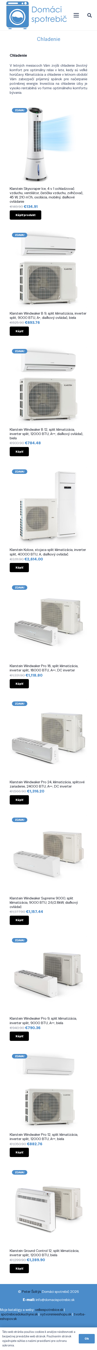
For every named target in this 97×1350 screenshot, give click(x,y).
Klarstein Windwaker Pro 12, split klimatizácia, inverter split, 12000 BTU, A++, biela (44, 1136)
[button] (76, 15)
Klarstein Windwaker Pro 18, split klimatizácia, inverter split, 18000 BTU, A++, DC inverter (44, 668)
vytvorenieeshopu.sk (55, 1314)
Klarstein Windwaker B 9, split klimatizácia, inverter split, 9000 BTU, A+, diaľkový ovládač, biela (48, 315)
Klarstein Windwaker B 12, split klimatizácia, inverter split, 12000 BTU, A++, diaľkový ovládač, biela (46, 433)
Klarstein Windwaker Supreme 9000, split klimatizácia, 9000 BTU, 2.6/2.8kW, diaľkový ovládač (44, 902)
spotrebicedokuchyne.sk (19, 1314)
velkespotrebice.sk (49, 1309)
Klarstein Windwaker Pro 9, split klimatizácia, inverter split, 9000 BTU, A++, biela (43, 1020)
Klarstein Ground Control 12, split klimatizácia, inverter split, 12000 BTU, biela (44, 1252)
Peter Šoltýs (31, 1291)
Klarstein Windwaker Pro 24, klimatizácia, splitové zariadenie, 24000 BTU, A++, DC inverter (47, 784)
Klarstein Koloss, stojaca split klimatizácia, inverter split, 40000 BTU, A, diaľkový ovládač (48, 551)
